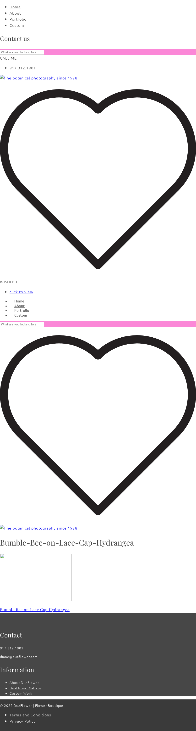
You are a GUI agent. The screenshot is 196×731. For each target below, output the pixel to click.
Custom (17, 25)
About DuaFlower (24, 682)
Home (15, 6)
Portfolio (18, 19)
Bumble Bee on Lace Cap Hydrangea (35, 609)
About (15, 13)
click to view (21, 291)
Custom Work (21, 693)
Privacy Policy (23, 721)
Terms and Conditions (30, 714)
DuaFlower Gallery (25, 688)
